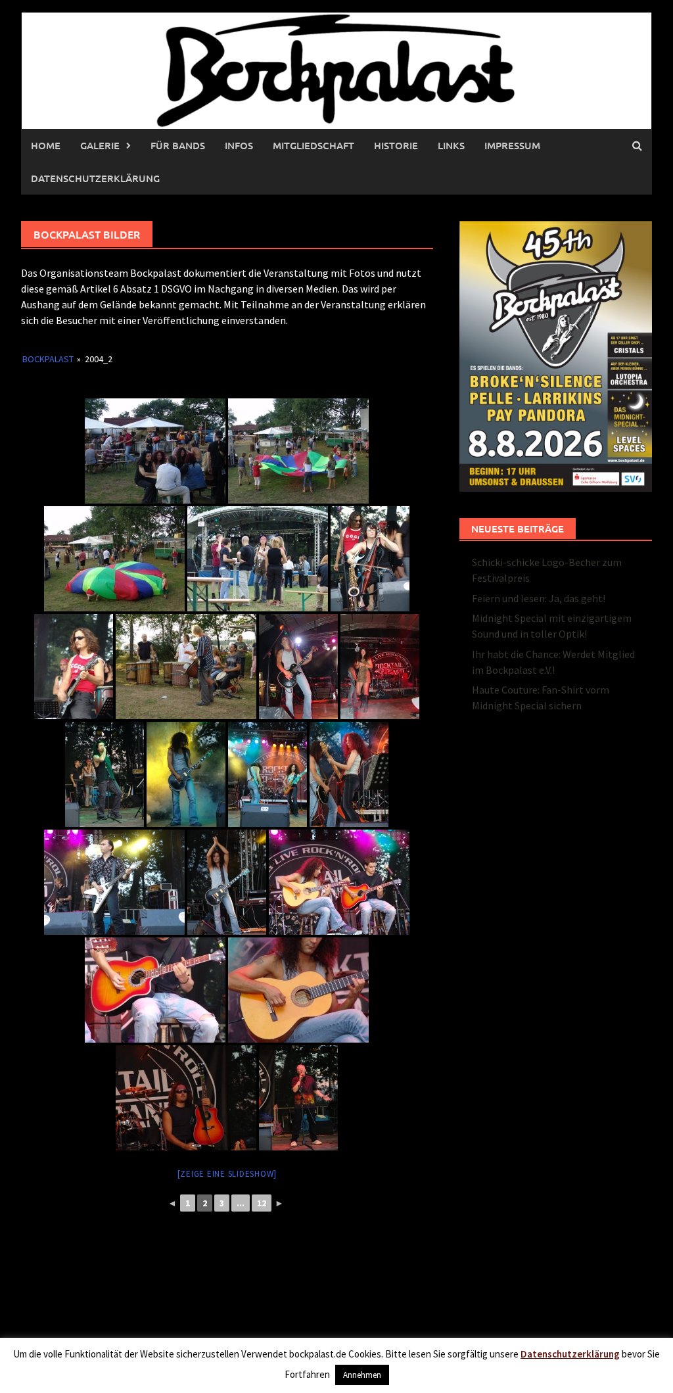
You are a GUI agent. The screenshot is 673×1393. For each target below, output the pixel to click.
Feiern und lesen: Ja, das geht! (538, 598)
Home (45, 145)
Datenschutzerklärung (95, 178)
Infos (239, 145)
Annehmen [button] (362, 1375)
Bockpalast (48, 359)
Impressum (512, 145)
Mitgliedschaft (313, 145)
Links (451, 145)
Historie (396, 145)
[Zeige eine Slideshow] (227, 1173)
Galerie (100, 145)
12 (261, 1203)
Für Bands (178, 145)
